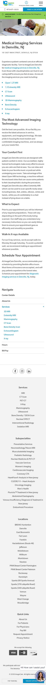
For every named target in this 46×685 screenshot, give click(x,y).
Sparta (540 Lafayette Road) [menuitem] (23, 588)
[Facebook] (15, 371)
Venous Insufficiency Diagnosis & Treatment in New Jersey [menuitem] (23, 502)
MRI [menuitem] (23, 393)
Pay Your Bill (12, 681)
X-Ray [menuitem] (23, 404)
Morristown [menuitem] (23, 558)
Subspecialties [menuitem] (23, 438)
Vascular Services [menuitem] (23, 463)
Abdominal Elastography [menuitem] (23, 496)
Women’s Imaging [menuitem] (23, 467)
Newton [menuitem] (23, 562)
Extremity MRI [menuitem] (10, 315)
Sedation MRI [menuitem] (23, 427)
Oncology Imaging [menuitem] (23, 485)
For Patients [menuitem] (23, 623)
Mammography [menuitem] (10, 319)
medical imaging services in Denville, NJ (22, 68)
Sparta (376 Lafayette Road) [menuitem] (23, 584)
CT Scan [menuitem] (7, 323)
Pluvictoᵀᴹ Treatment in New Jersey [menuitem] (23, 493)
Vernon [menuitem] (23, 592)
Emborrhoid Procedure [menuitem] (23, 507)
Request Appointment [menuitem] (23, 634)
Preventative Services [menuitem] (23, 444)
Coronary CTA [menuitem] (23, 474)
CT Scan (8, 92)
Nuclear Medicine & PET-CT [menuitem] (23, 459)
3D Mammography (13, 100)
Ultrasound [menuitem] (9, 335)
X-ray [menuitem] (6, 339)
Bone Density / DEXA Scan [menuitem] (23, 416)
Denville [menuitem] (23, 529)
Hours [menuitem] (4, 345)
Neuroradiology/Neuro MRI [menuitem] (23, 448)
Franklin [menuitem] (23, 540)
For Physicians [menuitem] (23, 627)
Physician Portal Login (26, 5)
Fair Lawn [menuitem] (23, 536)
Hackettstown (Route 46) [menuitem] (23, 543)
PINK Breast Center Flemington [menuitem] (23, 566)
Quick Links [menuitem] (23, 614)
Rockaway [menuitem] (23, 573)
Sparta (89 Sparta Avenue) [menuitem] (23, 581)
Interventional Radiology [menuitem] (23, 423)
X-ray (7, 114)
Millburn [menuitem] (23, 555)
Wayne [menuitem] (23, 596)
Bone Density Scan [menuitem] (12, 327)
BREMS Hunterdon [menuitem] (23, 525)
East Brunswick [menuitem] (23, 532)
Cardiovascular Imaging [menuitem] (23, 470)
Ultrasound (10, 96)
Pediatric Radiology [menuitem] (23, 455)
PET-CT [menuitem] (23, 401)
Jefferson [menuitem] (23, 547)
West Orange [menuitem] (23, 599)
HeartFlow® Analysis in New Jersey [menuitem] (23, 478)
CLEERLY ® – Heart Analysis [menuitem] (23, 481)
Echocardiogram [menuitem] (11, 331)
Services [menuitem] (6, 307)
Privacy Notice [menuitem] (23, 638)
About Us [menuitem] (6, 301)
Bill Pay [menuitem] (5, 350)
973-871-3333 (13, 9)
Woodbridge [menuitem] (23, 603)
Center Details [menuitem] (8, 295)
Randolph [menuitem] (23, 577)
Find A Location (34, 9)
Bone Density (11, 105)
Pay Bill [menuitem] (23, 631)
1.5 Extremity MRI (12, 87)
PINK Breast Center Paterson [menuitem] (23, 570)
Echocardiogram (12, 109)
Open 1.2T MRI (11, 83)
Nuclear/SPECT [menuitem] (23, 419)
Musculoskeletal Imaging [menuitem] (23, 452)
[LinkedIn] (28, 371)
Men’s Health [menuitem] (23, 489)
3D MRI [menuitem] (7, 312)
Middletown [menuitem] (23, 551)
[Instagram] (22, 371)
